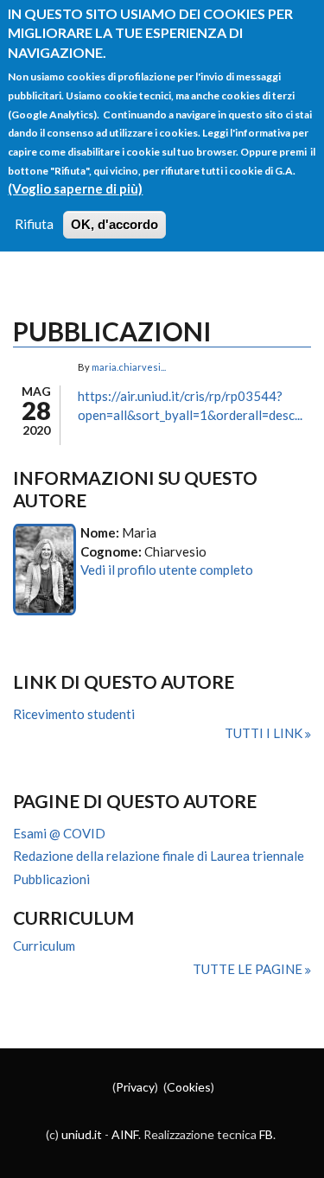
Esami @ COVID (59, 833)
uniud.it (81, 1134)
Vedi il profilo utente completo (166, 569)
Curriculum (44, 945)
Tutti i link (265, 733)
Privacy (135, 1086)
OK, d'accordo (114, 224)
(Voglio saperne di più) (75, 188)
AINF (124, 1134)
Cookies (189, 1086)
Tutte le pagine (249, 969)
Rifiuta (34, 224)
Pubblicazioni (51, 879)
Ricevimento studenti (74, 714)
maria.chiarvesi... (129, 367)
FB (266, 1134)
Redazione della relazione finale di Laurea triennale (158, 855)
